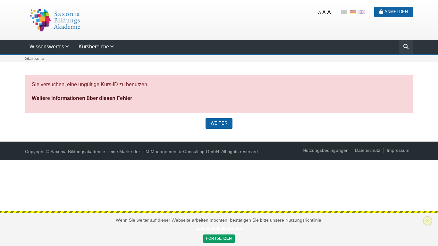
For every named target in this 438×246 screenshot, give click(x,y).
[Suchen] (406, 47)
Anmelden (395, 11)
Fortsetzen (219, 238)
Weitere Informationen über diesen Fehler (82, 98)
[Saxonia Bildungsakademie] (54, 19)
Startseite (34, 58)
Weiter (219, 123)
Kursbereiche (94, 46)
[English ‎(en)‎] (361, 11)
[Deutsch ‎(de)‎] (353, 11)
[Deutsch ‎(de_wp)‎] (344, 11)
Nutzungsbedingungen (219, 227)
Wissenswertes (46, 46)
